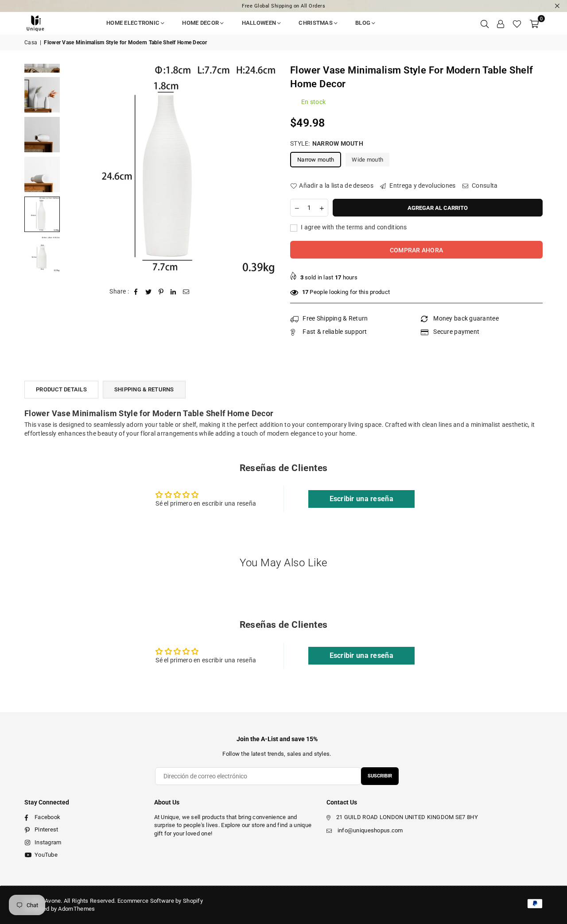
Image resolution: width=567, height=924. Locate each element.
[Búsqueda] (485, 23)
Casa (30, 42)
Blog (362, 22)
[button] (534, 23)
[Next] (264, 170)
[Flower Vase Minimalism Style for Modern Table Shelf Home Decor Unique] (42, 94)
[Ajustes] (501, 23)
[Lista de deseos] (517, 23)
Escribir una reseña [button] (361, 499)
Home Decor (200, 22)
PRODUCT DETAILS (61, 389)
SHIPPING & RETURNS (144, 389)
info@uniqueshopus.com (370, 830)
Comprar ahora (416, 250)
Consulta (484, 185)
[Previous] (76, 170)
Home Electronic (132, 22)
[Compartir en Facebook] (136, 291)
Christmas (316, 22)
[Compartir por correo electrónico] (186, 291)
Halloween (259, 22)
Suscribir (380, 776)
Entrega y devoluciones (421, 185)
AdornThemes (76, 908)
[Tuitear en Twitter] (148, 291)
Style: (326, 143)
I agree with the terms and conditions (353, 227)
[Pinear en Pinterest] (161, 291)
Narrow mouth (315, 159)
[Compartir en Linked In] (173, 291)
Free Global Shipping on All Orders (283, 6)
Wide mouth (367, 159)
